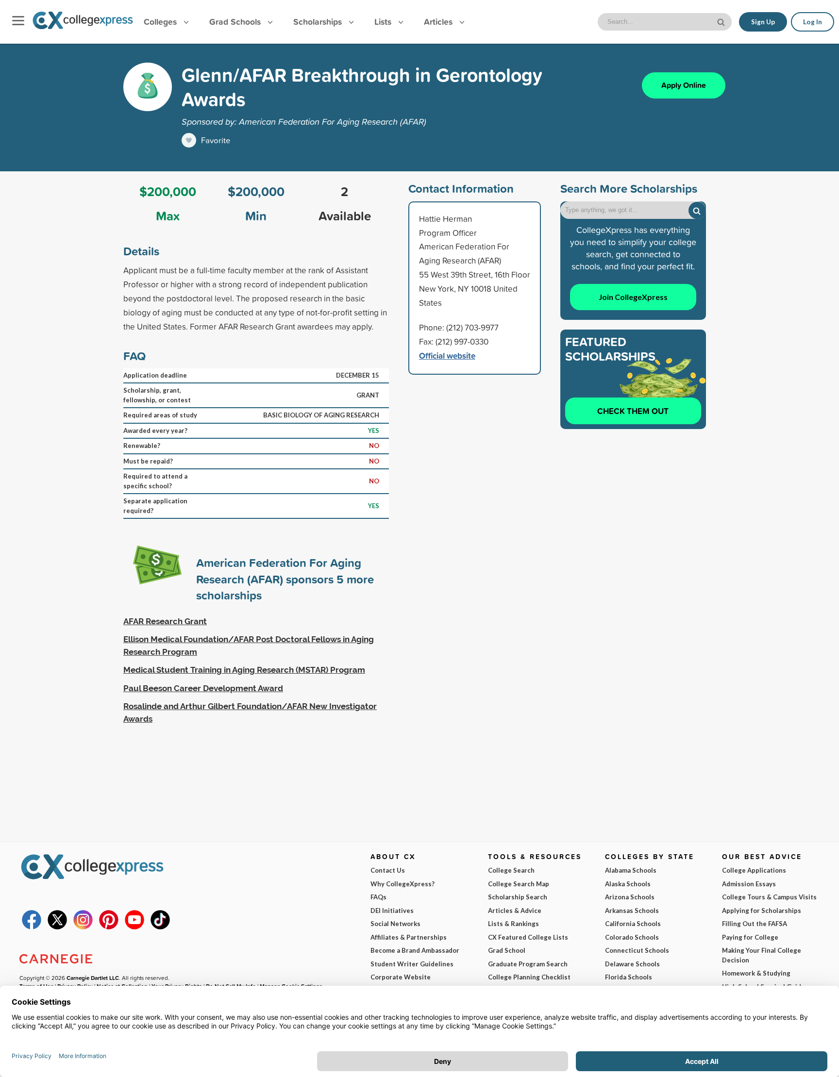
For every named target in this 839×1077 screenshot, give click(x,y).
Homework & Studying (756, 973)
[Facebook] (31, 927)
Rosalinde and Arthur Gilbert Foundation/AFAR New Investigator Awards (250, 712)
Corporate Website (400, 977)
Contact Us (387, 870)
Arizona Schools (629, 897)
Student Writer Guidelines (411, 964)
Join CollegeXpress (633, 296)
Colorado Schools (632, 937)
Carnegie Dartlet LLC (93, 978)
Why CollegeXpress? (402, 884)
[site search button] (722, 21)
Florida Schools (628, 977)
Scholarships (318, 22)
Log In (812, 22)
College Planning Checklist (529, 977)
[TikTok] (160, 927)
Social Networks (395, 924)
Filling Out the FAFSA (754, 924)
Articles (439, 22)
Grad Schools (236, 22)
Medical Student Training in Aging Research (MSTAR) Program (244, 670)
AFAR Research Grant (165, 621)
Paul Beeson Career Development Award (203, 688)
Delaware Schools (632, 964)
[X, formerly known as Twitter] (57, 927)
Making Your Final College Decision (761, 955)
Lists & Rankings (513, 924)
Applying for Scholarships (761, 910)
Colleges (160, 22)
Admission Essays (749, 884)
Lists (384, 22)
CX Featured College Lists (528, 937)
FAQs (378, 897)
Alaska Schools (628, 884)
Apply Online (683, 85)
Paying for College (750, 937)
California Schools (633, 924)
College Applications (754, 870)
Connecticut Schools (637, 950)
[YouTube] (134, 927)
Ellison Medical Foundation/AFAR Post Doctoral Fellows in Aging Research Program (248, 645)
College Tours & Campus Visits (769, 897)
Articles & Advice (514, 910)
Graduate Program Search (528, 964)
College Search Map (518, 884)
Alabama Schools (630, 870)
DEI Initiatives (392, 910)
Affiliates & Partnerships (408, 937)
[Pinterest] (109, 927)
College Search (511, 870)
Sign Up (763, 22)
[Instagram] (83, 927)
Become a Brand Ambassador (414, 950)
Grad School (506, 950)
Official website (447, 355)
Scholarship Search (517, 897)
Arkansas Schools (632, 910)
